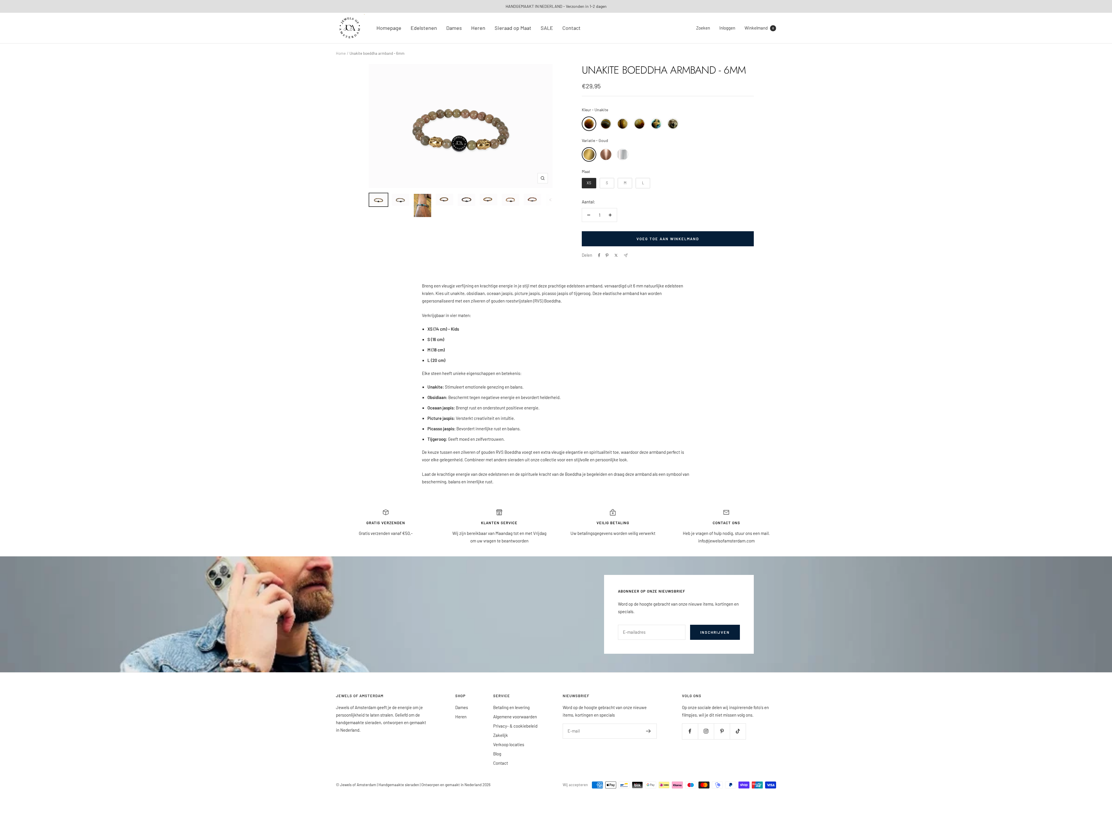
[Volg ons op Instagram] (706, 731)
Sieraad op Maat (513, 28)
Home (341, 53)
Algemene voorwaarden (515, 716)
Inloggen (727, 27)
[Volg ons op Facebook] (690, 731)
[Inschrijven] (648, 731)
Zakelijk (500, 735)
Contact (571, 28)
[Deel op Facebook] (599, 255)
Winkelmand (759, 27)
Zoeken (703, 27)
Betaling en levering (511, 707)
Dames (454, 28)
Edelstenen (424, 28)
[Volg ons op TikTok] (738, 731)
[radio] (589, 123)
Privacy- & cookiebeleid (515, 725)
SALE (547, 28)
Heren (478, 28)
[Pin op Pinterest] (607, 255)
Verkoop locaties (508, 744)
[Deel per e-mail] (626, 255)
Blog (497, 753)
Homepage (388, 28)
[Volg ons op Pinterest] (722, 731)
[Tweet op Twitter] (616, 255)
